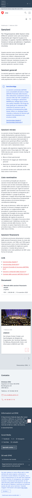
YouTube (6, 442)
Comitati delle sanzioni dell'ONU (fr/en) (15, 274)
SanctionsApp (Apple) (13, 120)
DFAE (6, 13)
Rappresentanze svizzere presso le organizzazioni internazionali (13, 465)
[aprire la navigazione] (29, 12)
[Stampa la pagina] (26, 19)
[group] (16, 331)
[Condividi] (30, 19)
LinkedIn (15, 442)
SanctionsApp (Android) (13, 122)
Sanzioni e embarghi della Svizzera (14, 271)
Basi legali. (24, 487)
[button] (29, 421)
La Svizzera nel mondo (9, 459)
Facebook (6, 439)
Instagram (21, 439)
